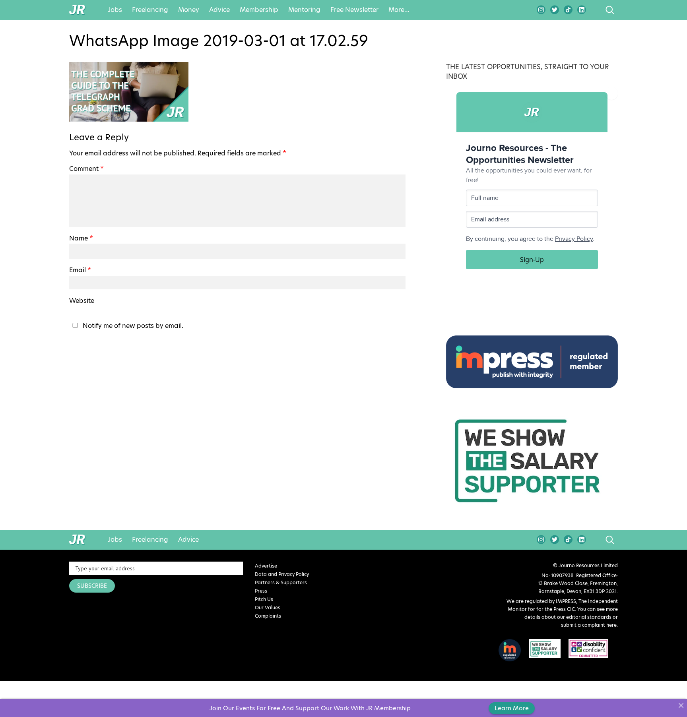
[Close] (681, 705)
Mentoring (304, 10)
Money (188, 10)
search (595, 10)
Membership (259, 10)
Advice (219, 10)
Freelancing (150, 10)
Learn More (512, 708)
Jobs (115, 10)
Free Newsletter (354, 10)
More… (398, 10)
